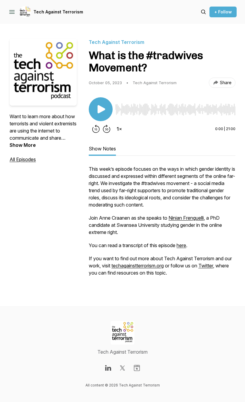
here (181, 245)
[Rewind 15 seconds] (96, 129)
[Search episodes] (203, 12)
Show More (23, 145)
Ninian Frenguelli (186, 218)
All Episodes (23, 159)
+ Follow (223, 11)
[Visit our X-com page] (122, 368)
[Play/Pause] (101, 109)
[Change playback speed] (119, 129)
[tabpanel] (162, 223)
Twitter (205, 266)
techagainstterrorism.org (137, 266)
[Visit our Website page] (137, 368)
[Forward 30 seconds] (106, 129)
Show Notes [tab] (102, 149)
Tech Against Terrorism (58, 11)
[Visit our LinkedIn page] (108, 368)
